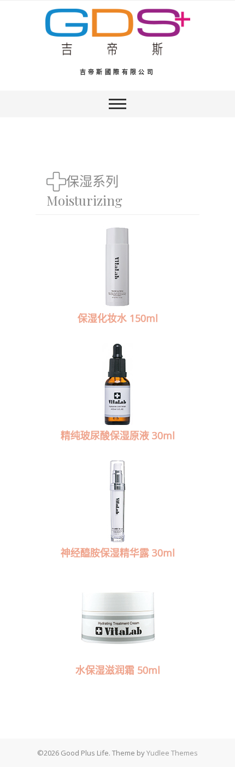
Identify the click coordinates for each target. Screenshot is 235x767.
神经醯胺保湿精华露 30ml (118, 552)
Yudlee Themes (172, 753)
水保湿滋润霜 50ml (117, 669)
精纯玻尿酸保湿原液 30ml (118, 435)
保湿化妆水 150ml (118, 318)
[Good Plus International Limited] (117, 32)
